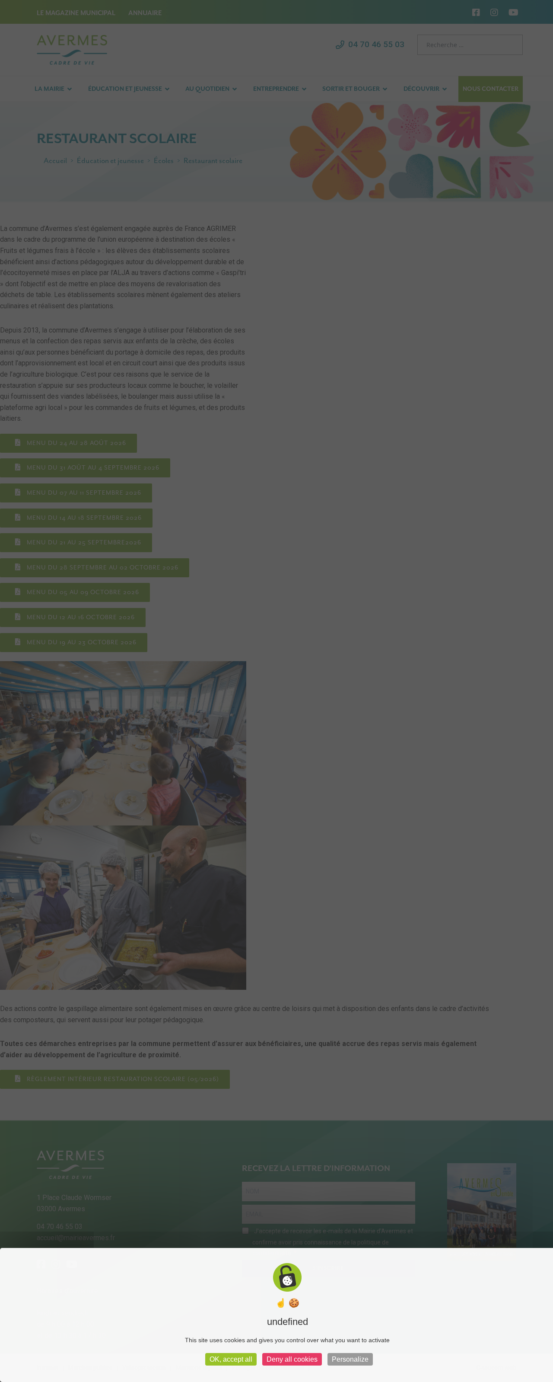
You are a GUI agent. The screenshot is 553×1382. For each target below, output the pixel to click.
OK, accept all (231, 1359)
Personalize (350, 1359)
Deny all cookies (292, 1359)
